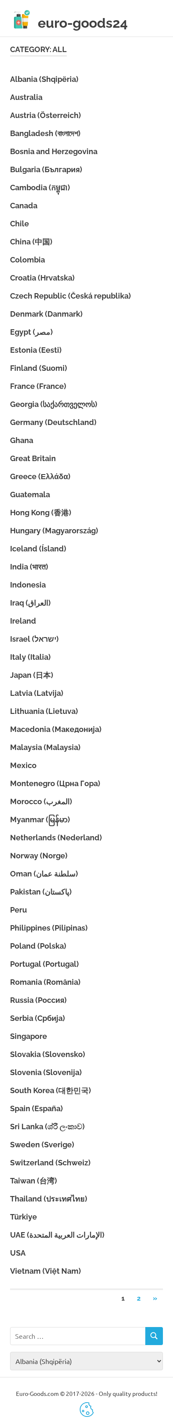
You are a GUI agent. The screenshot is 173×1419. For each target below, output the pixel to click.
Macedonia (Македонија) (56, 729)
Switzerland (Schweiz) (50, 1162)
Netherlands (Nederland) (56, 837)
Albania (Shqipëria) (44, 79)
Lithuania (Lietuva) (44, 711)
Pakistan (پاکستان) (41, 891)
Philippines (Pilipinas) (49, 927)
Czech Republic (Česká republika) (70, 295)
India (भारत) (29, 566)
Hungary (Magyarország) (54, 530)
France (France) (38, 386)
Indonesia (28, 584)
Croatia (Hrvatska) (42, 277)
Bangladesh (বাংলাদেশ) (45, 133)
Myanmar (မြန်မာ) (40, 819)
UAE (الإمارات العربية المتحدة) (57, 1234)
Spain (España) (36, 1108)
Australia (26, 97)
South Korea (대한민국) (50, 1090)
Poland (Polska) (38, 946)
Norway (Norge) (39, 855)
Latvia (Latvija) (36, 693)
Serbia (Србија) (37, 1018)
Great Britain (33, 458)
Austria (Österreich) (45, 115)
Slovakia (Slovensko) (47, 1054)
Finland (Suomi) (38, 368)
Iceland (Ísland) (38, 548)
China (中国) (31, 241)
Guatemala (30, 494)
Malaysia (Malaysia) (45, 747)
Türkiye (23, 1216)
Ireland (23, 620)
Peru (18, 909)
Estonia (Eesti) (36, 350)
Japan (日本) (31, 675)
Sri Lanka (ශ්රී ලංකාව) (47, 1126)
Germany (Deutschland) (53, 422)
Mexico (23, 765)
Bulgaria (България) (46, 169)
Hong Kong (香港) (40, 512)
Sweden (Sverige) (42, 1144)
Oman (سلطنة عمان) (44, 873)
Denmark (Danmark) (46, 314)
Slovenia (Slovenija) (46, 1072)
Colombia (27, 259)
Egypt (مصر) (31, 332)
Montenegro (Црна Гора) (55, 783)
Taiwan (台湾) (33, 1180)
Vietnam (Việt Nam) (45, 1271)
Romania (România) (45, 982)
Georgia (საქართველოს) (53, 404)
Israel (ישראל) (34, 639)
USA (18, 1253)
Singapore (28, 1036)
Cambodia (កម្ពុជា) (40, 187)
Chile (19, 223)
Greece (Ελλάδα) (40, 476)
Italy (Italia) (30, 657)
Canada (23, 205)
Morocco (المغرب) (41, 801)
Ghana (21, 440)
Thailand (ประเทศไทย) (48, 1198)
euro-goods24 (83, 23)
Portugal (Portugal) (44, 964)
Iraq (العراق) (30, 602)
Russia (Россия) (38, 1000)
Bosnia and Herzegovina (53, 151)
